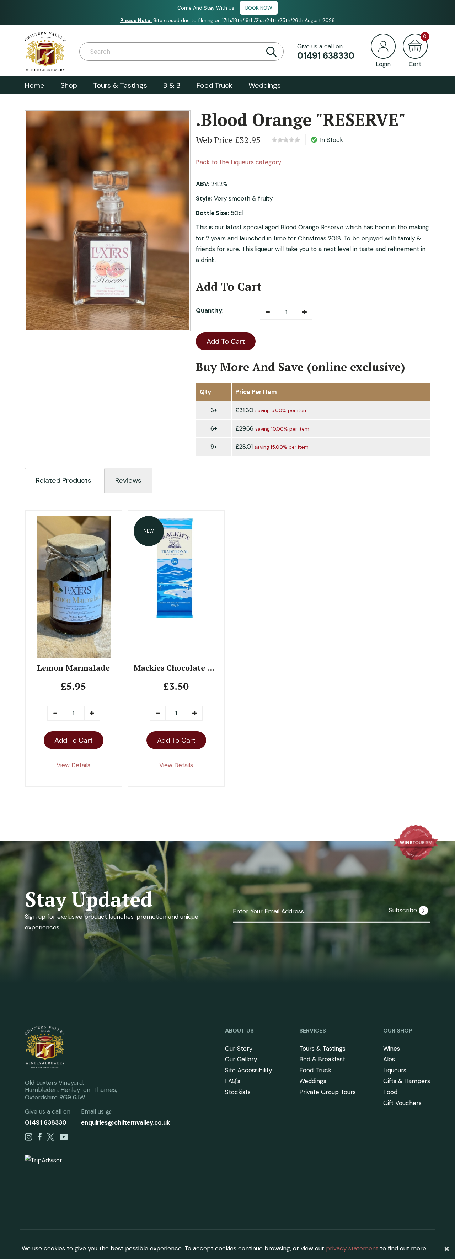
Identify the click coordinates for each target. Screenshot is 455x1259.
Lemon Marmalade (73, 667)
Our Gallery (241, 1059)
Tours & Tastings (120, 85)
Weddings (264, 85)
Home (34, 85)
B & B (172, 85)
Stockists (238, 1092)
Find (271, 51)
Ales (389, 1059)
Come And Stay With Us (205, 8)
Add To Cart (226, 341)
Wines (391, 1048)
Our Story (238, 1048)
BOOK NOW (258, 8)
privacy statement (352, 1248)
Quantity (209, 310)
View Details (73, 765)
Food (390, 1092)
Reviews (128, 480)
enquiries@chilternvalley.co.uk (125, 1122)
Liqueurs (394, 1070)
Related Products (63, 480)
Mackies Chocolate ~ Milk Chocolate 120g (212, 667)
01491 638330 (325, 55)
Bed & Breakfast (322, 1059)
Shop (68, 85)
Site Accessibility (248, 1070)
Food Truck (214, 85)
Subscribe (404, 910)
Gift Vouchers (402, 1103)
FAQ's (232, 1081)
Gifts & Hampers (406, 1081)
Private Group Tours (327, 1092)
